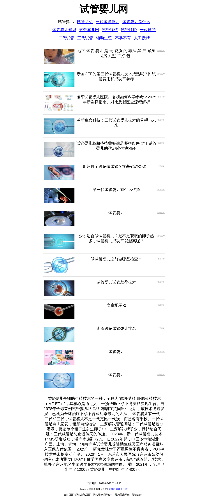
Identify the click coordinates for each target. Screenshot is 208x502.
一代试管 (148, 30)
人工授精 (142, 38)
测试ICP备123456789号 (119, 489)
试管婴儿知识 (64, 30)
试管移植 (110, 30)
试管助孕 (85, 21)
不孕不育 (123, 38)
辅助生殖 (104, 38)
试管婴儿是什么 (136, 21)
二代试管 (66, 38)
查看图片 (161, 51)
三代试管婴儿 (107, 21)
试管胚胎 (129, 30)
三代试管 (85, 38)
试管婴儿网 (104, 8)
